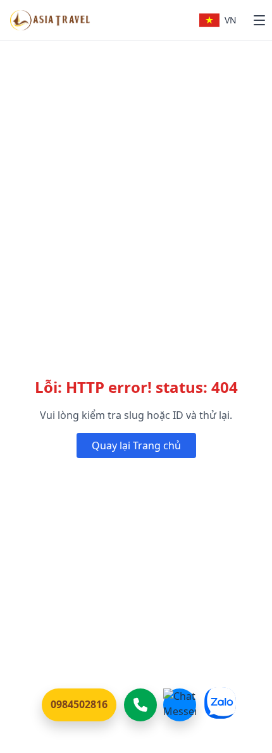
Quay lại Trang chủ (136, 445)
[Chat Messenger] (179, 704)
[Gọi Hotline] (140, 704)
